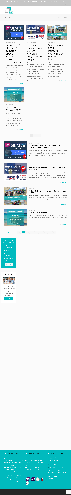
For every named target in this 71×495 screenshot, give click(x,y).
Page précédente (11, 232)
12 (46, 232)
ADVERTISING (9, 259)
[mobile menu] (65, 10)
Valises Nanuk (39, 467)
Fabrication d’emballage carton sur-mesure (52, 472)
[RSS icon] (65, 4)
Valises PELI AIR (39, 462)
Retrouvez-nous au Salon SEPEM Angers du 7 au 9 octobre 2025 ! (35, 52)
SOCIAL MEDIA (8, 254)
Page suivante (61, 232)
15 (54, 232)
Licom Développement (41, 492)
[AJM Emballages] (9, 10)
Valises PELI (39, 460)
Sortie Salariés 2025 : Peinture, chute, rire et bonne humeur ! (56, 52)
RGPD (57, 492)
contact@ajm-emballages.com (58, 1)
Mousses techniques (31, 460)
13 (49, 232)
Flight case (28, 458)
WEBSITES (9, 250)
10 (41, 232)
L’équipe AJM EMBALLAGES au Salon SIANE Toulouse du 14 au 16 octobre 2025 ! (45, 146)
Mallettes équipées (30, 465)
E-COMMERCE (9, 246)
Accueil (58, 17)
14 (51, 232)
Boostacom (32, 492)
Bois (27, 457)
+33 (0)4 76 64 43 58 (44, 1)
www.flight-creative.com (10, 472)
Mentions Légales (51, 492)
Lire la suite (20, 83)
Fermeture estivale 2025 (13, 108)
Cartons (28, 471)
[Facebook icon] (63, 4)
